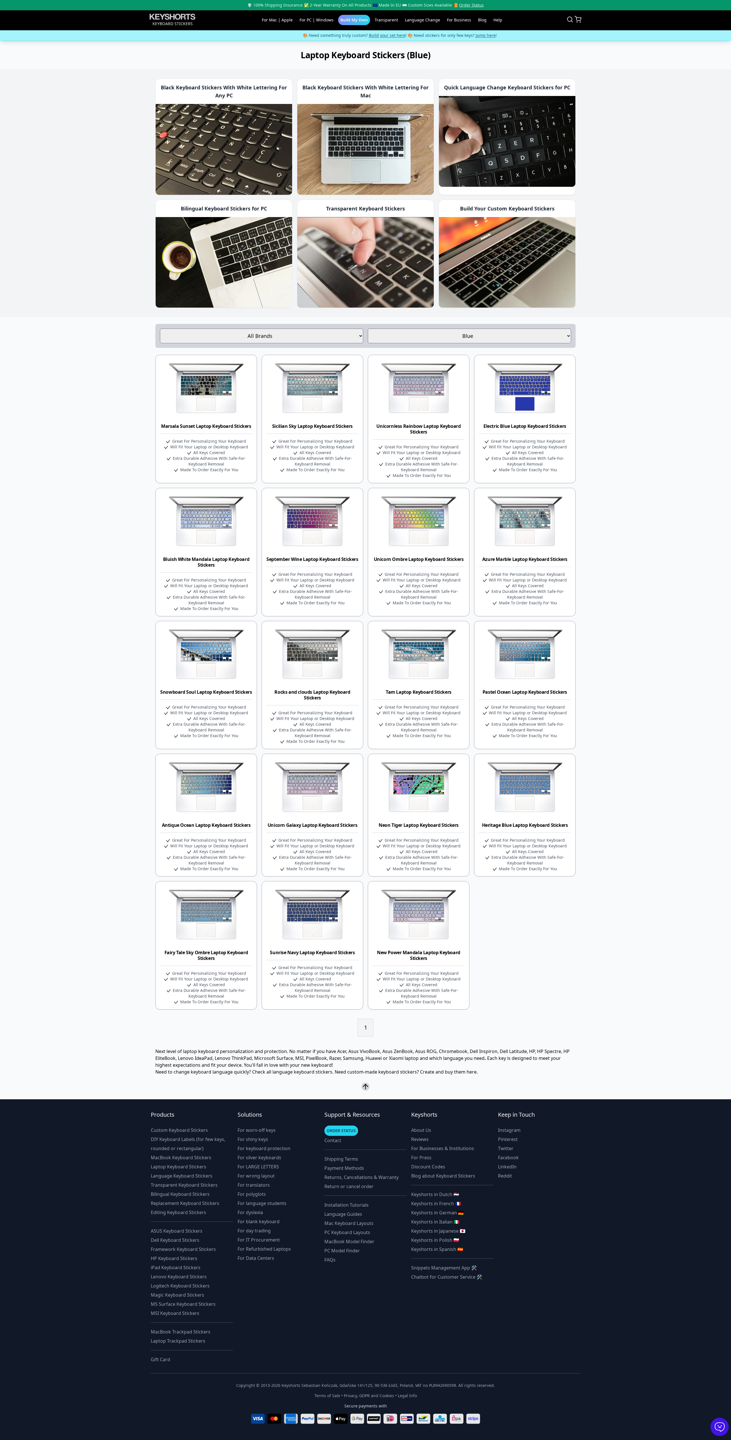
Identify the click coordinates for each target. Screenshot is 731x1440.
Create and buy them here (448, 1072)
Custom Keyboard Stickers (179, 1130)
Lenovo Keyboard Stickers (179, 1276)
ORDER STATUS (341, 1130)
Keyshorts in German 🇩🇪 (437, 1213)
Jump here (451, 35)
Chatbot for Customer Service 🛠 (446, 1277)
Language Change (422, 20)
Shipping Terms (341, 1159)
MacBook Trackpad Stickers (180, 1332)
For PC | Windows (317, 20)
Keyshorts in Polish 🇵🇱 (435, 1240)
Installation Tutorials (346, 1205)
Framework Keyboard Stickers (183, 1249)
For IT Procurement (259, 1240)
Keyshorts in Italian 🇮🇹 (435, 1222)
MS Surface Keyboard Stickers (183, 1304)
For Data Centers (256, 1258)
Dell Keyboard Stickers (175, 1240)
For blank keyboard (259, 1221)
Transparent (386, 20)
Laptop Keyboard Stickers (178, 1167)
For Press (421, 1157)
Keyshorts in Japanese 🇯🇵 (438, 1231)
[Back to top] (365, 1087)
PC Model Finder (342, 1251)
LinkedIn (507, 1167)
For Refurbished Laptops (264, 1249)
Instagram (509, 1130)
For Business (459, 20)
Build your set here (353, 35)
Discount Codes (428, 1167)
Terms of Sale (327, 1395)
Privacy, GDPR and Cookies (369, 1395)
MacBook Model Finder (349, 1241)
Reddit (505, 1176)
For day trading (254, 1231)
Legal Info (407, 1395)
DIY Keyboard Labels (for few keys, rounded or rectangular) (188, 1144)
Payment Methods (344, 1168)
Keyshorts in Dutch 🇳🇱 (435, 1194)
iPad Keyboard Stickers (175, 1267)
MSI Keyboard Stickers (175, 1313)
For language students (262, 1203)
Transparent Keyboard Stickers (184, 1185)
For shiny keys (253, 1139)
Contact (332, 1140)
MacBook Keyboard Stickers (181, 1157)
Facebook (508, 1157)
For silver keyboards (259, 1157)
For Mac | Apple (277, 20)
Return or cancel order (348, 1186)
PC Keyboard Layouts (347, 1232)
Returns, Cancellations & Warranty (361, 1177)
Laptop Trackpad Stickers (178, 1341)
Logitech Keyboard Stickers (180, 1286)
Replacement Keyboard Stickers (185, 1203)
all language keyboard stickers (299, 1072)
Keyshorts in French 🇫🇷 (436, 1203)
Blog (482, 20)
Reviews (420, 1139)
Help (497, 20)
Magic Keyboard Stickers (177, 1295)
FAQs (330, 1260)
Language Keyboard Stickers (181, 1176)
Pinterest (508, 1139)
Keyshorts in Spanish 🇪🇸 (437, 1249)
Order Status (471, 5)
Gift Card (160, 1359)
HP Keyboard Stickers (174, 1258)
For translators (254, 1185)
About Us (421, 1130)
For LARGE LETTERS (258, 1167)
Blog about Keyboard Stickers (443, 1176)
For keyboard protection (264, 1148)
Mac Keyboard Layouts (348, 1223)
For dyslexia (250, 1212)
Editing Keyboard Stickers (178, 1212)
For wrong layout (256, 1176)
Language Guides (343, 1214)
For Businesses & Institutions (442, 1148)
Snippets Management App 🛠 (444, 1268)
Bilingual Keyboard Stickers (180, 1194)
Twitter (505, 1148)
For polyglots (252, 1194)
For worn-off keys (257, 1130)
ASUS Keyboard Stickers (176, 1231)
